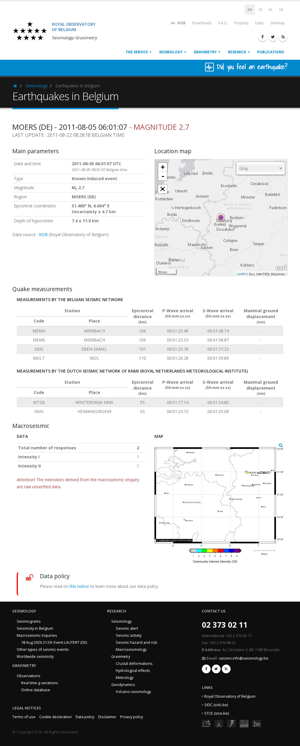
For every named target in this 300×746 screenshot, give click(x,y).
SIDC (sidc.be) (216, 704)
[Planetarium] (206, 723)
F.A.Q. (223, 23)
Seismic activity (129, 635)
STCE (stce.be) (216, 713)
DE (281, 10)
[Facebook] (262, 37)
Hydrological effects (133, 670)
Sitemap (277, 23)
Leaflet (241, 273)
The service (137, 51)
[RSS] (283, 37)
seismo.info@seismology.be (243, 658)
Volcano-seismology (133, 691)
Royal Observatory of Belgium (229, 696)
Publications (270, 51)
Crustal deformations (134, 663)
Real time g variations (39, 682)
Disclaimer (107, 716)
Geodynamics (123, 684)
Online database (35, 689)
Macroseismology (131, 649)
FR (260, 10)
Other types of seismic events (43, 649)
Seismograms (29, 621)
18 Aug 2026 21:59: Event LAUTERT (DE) (54, 642)
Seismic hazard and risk (136, 642)
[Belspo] (244, 723)
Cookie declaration (55, 716)
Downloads (202, 23)
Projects (241, 23)
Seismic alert (127, 628)
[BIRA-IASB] (218, 723)
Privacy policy (131, 716)
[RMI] (231, 723)
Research (237, 51)
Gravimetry (205, 51)
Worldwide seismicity (35, 656)
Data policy (85, 716)
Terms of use (23, 716)
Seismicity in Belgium (35, 628)
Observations (28, 675)
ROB (181, 23)
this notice (79, 586)
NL (271, 10)
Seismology (171, 51)
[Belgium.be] (256, 723)
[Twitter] (272, 37)
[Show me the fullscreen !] (162, 189)
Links (259, 23)
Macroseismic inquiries (37, 635)
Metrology (124, 677)
